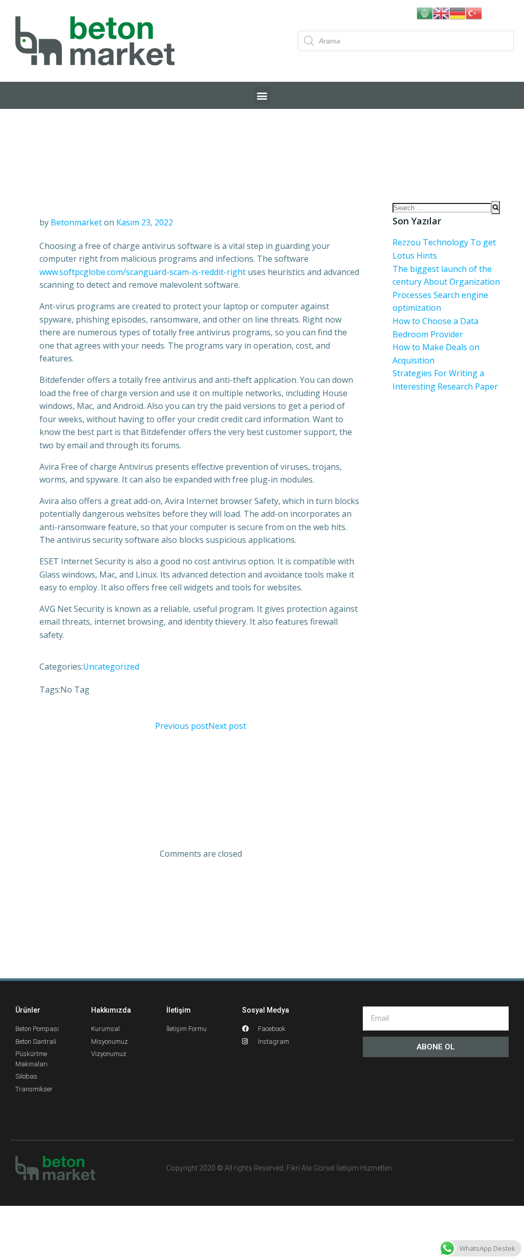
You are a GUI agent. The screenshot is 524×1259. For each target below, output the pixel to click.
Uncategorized (111, 666)
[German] (457, 12)
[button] (262, 95)
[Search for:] (441, 207)
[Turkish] (474, 12)
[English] (441, 12)
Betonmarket (76, 222)
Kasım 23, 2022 (144, 222)
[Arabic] (425, 12)
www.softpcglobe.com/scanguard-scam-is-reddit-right (142, 272)
